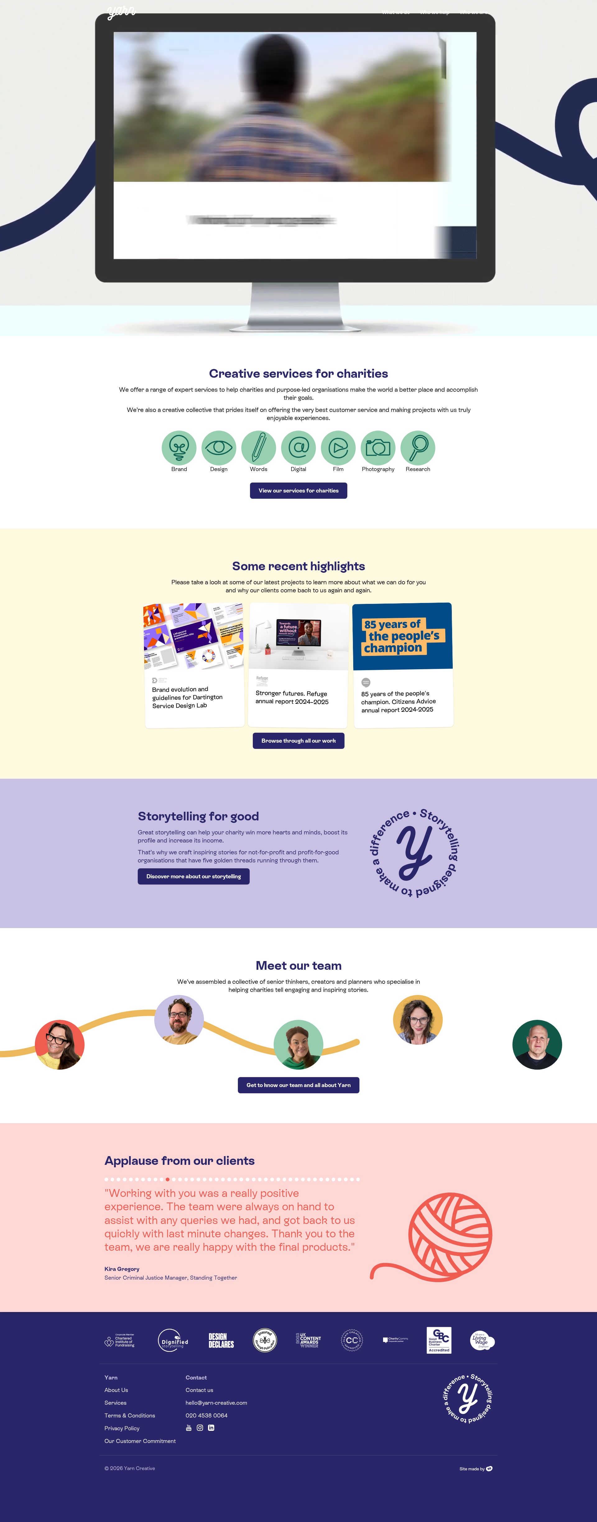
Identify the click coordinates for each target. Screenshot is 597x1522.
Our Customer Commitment (140, 1454)
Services (115, 1416)
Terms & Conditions (129, 1429)
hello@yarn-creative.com (216, 1416)
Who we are (474, 12)
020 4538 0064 (207, 1429)
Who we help (435, 12)
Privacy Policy (121, 1441)
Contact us (199, 1403)
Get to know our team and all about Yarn (299, 1085)
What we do (396, 12)
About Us (116, 1403)
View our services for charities (299, 490)
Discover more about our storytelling (193, 876)
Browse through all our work (298, 740)
